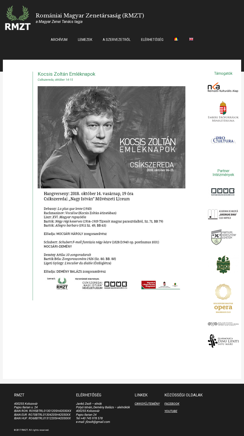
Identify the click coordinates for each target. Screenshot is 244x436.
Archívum (59, 40)
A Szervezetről (117, 40)
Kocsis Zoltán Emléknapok (66, 74)
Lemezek (85, 40)
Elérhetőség (152, 40)
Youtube (170, 411)
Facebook (171, 403)
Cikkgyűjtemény (147, 403)
